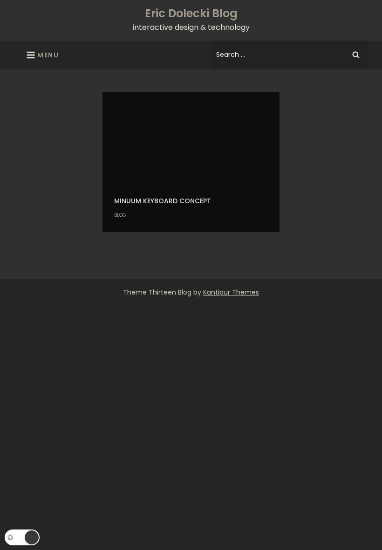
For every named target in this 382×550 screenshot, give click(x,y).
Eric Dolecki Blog (191, 13)
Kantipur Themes (231, 292)
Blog (120, 215)
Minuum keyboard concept (162, 201)
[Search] (356, 55)
